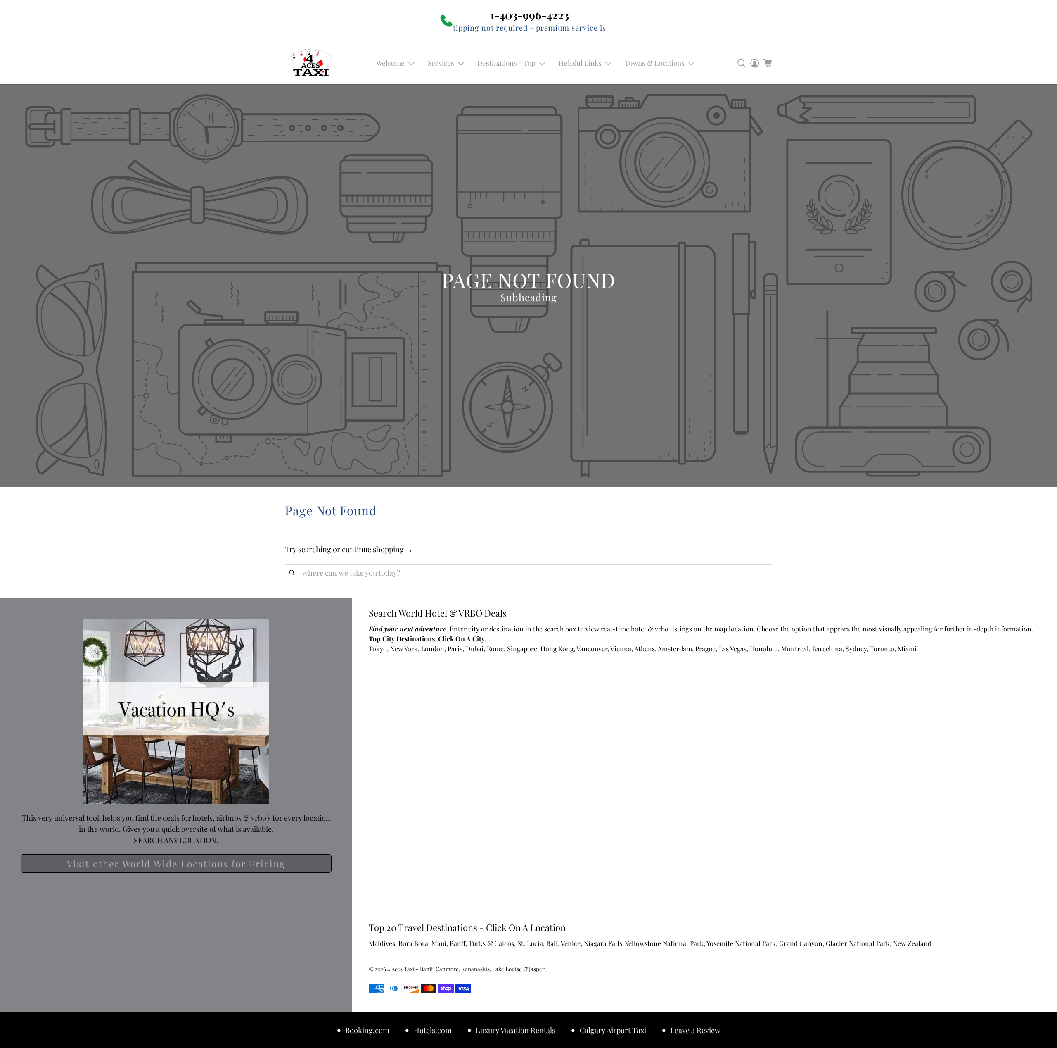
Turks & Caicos (491, 943)
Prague (705, 648)
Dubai (474, 648)
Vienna (620, 648)
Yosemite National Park (741, 943)
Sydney (856, 648)
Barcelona (827, 648)
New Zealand (912, 943)
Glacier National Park (858, 943)
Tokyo (378, 648)
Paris (455, 648)
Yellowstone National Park (664, 943)
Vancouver (591, 648)
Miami (907, 648)
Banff (457, 943)
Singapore (522, 648)
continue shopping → (377, 549)
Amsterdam (675, 648)
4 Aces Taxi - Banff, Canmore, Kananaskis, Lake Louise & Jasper (466, 968)
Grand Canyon (800, 943)
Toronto (882, 648)
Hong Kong (557, 648)
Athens (644, 648)
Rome (495, 648)
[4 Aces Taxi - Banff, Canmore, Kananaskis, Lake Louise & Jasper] (311, 63)
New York (404, 648)
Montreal (795, 648)
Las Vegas (733, 648)
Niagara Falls (603, 943)
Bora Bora (413, 943)
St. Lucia (530, 943)
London (432, 648)
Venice (571, 943)
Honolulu (764, 648)
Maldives (382, 943)
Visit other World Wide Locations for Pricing (176, 863)
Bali (552, 943)
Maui (438, 943)
